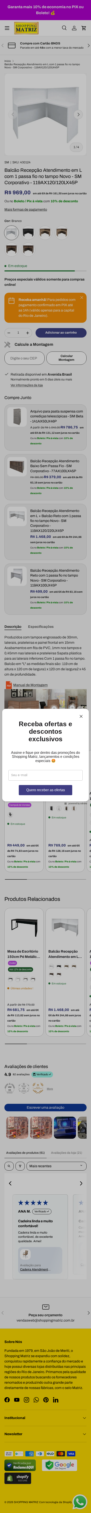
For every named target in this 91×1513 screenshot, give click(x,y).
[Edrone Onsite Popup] (45, 756)
